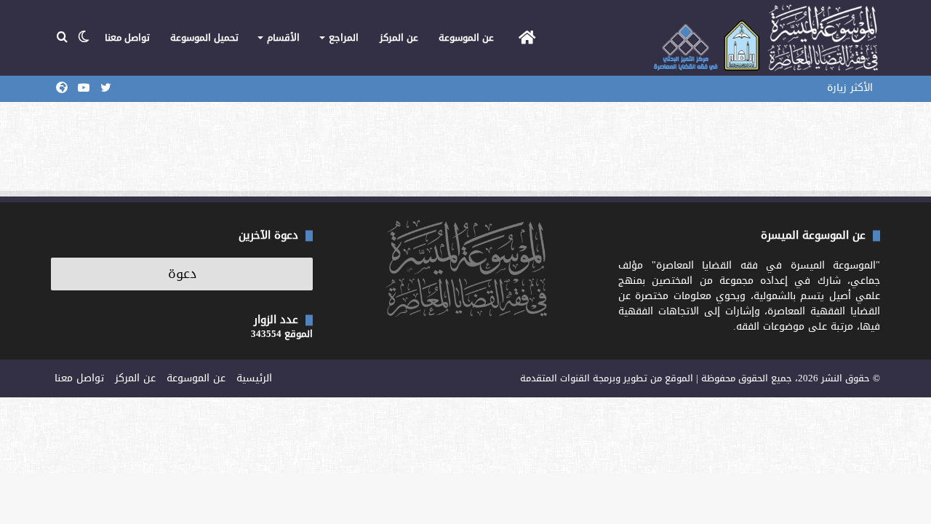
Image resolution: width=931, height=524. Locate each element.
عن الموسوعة (466, 37)
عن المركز (399, 37)
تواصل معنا (127, 37)
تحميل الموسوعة (204, 37)
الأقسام (283, 37)
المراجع (344, 37)
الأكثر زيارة (850, 88)
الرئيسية (254, 378)
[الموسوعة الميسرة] (765, 37)
